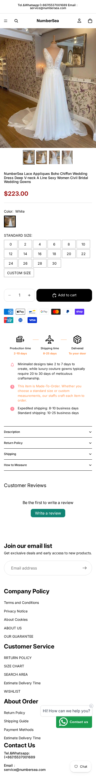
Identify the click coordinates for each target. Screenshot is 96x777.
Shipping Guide (16, 721)
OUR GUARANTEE (18, 636)
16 (40, 254)
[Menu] (5, 20)
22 (83, 254)
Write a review (48, 513)
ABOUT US (13, 628)
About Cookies (16, 620)
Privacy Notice (16, 611)
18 (54, 254)
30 (54, 263)
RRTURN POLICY (18, 658)
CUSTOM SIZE (19, 273)
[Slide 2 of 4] (41, 157)
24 (11, 263)
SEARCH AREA (16, 675)
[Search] (16, 20)
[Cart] (90, 20)
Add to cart (67, 295)
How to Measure (15, 465)
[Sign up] (85, 568)
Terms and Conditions (21, 603)
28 (40, 263)
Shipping (10, 454)
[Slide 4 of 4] (67, 157)
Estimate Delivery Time (22, 683)
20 (69, 254)
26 (25, 263)
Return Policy (13, 443)
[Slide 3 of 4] (54, 157)
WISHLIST (12, 691)
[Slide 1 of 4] (28, 157)
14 (25, 254)
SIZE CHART (14, 666)
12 (11, 254)
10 (83, 244)
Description (12, 432)
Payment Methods (18, 729)
